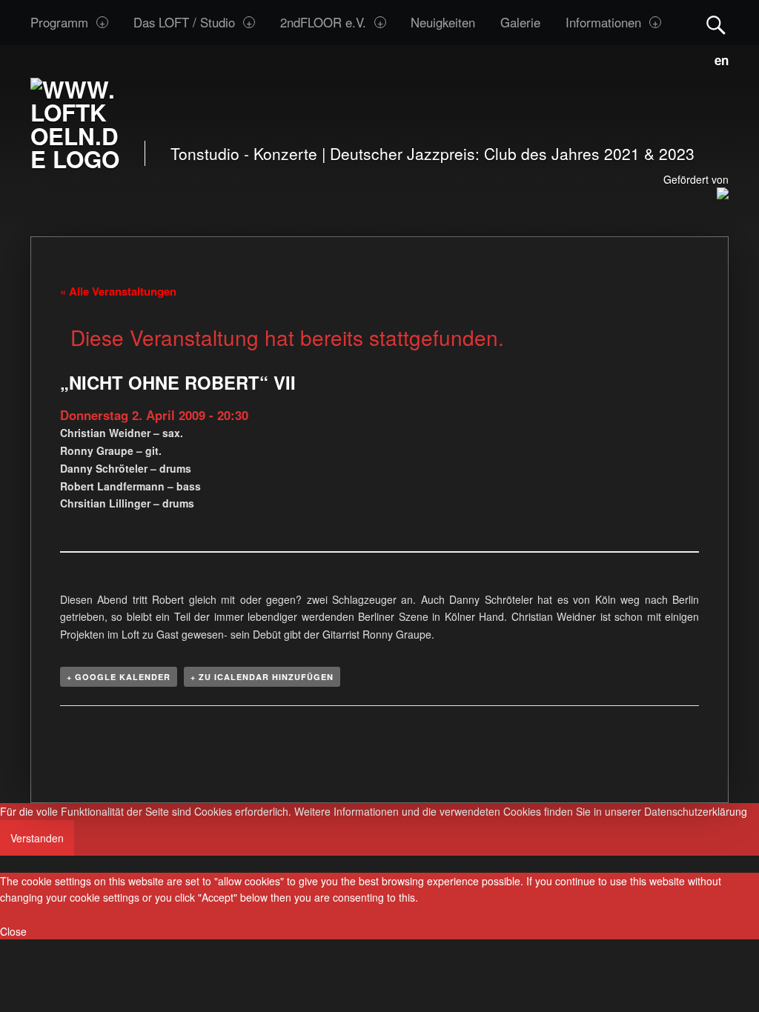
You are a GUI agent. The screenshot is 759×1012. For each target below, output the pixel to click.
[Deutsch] (703, 58)
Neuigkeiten (443, 22)
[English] (718, 58)
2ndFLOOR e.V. (323, 22)
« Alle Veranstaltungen (118, 291)
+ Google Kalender (118, 676)
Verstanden (37, 837)
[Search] (716, 22)
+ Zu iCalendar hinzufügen (262, 676)
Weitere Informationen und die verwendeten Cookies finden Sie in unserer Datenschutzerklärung (520, 811)
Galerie (520, 22)
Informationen (603, 22)
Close (13, 931)
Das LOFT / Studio (184, 22)
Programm (59, 22)
